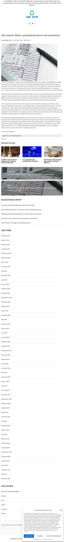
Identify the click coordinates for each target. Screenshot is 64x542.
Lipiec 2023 (4, 363)
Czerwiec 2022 (5, 416)
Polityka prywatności (48, 539)
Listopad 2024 (5, 293)
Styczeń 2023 (5, 390)
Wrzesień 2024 (5, 302)
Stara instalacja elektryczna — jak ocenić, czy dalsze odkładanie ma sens (21, 209)
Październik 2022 (6, 399)
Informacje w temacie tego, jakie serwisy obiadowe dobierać (53, 161)
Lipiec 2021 (4, 465)
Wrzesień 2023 (5, 355)
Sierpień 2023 (5, 359)
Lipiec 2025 (4, 262)
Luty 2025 (4, 280)
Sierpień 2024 (5, 306)
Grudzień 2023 (5, 341)
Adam (28, 40)
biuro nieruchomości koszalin (33, 125)
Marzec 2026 (5, 240)
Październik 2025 (6, 253)
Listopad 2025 (5, 249)
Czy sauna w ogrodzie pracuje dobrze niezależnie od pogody (18, 205)
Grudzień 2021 (5, 443)
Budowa (3, 496)
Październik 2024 (6, 297)
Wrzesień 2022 (5, 403)
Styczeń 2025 (5, 284)
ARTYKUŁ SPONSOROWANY (10, 491)
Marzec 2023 (5, 381)
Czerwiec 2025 (5, 266)
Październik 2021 (6, 452)
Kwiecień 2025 (5, 275)
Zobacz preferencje (54, 536)
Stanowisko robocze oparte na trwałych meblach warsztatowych (19, 218)
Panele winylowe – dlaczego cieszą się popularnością (15, 222)
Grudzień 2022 (5, 394)
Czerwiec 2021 (5, 469)
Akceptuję (29, 536)
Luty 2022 (4, 434)
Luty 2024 (4, 333)
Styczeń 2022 (5, 438)
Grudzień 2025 (5, 244)
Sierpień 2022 (5, 408)
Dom (4, 139)
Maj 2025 (4, 271)
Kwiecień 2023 (5, 377)
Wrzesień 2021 (5, 456)
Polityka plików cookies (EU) (9, 525)
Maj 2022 (4, 421)
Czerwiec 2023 (5, 368)
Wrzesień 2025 (5, 257)
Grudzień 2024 (5, 288)
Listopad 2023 (5, 346)
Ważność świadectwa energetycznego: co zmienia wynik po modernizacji (21, 214)
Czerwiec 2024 (5, 315)
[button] (61, 510)
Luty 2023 (4, 386)
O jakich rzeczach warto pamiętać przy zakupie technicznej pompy (9, 161)
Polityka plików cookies (38, 539)
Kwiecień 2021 (5, 478)
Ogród (3, 504)
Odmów (40, 536)
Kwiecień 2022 (5, 425)
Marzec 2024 (5, 328)
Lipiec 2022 (4, 412)
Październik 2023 (6, 350)
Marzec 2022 (5, 430)
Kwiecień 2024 (5, 324)
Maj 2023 (4, 372)
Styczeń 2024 (5, 337)
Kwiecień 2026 (5, 235)
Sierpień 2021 (5, 461)
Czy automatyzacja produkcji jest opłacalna (30, 160)
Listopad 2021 (5, 447)
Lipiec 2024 (4, 310)
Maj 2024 (4, 319)
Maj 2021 (4, 474)
